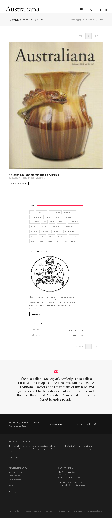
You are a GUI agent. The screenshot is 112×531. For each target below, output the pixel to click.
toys (57, 241)
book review (41, 212)
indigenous (73, 222)
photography (45, 231)
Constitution (14, 457)
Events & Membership (43, 511)
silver (33, 241)
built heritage (55, 212)
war (65, 241)
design (56, 217)
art (32, 212)
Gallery (18, 511)
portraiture (69, 231)
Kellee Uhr (15, 178)
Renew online (14, 475)
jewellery (34, 226)
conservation (36, 217)
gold (52, 222)
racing (51, 236)
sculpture (74, 236)
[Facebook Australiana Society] (100, 10)
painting (34, 231)
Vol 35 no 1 (40, 178)
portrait (57, 231)
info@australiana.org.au (73, 482)
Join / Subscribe (15, 472)
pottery (33, 236)
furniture (35, 222)
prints (42, 236)
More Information (18, 183)
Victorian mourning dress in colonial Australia (34, 174)
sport (41, 241)
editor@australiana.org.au (74, 485)
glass (44, 222)
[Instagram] (105, 10)
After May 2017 (35, 330)
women (73, 241)
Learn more (36, 314)
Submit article (14, 489)
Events (12, 482)
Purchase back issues (17, 479)
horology (61, 222)
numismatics (69, 226)
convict (48, 217)
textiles (49, 241)
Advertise (13, 492)
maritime (45, 226)
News (11, 485)
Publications (27, 511)
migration (57, 226)
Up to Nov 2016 (34, 335)
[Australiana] (22, 9)
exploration (67, 217)
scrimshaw (62, 236)
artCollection (97, 511)
